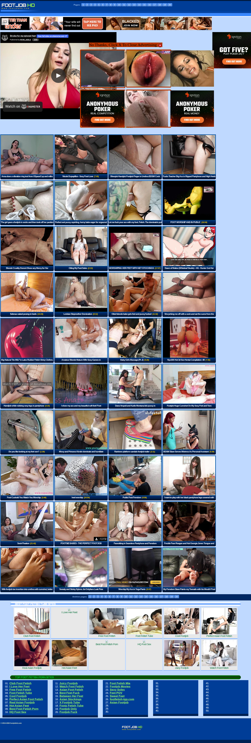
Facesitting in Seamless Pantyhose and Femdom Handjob (135, 545)
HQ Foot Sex (17, 712)
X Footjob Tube (70, 702)
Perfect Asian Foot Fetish (26, 699)
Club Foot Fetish (20, 683)
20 (170, 5)
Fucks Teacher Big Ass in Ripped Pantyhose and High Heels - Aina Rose (189, 178)
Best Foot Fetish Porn (23, 708)
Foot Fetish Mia (120, 683)
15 (144, 5)
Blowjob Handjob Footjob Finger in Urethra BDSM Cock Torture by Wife (135, 178)
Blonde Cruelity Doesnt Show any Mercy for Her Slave (27, 270)
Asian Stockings (70, 699)
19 (165, 5)
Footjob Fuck (68, 712)
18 (159, 5)
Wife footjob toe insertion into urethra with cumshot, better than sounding (27, 591)
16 (149, 5)
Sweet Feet (117, 696)
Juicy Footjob (68, 683)
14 (139, 5)
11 (124, 5)
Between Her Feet (71, 696)
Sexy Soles (117, 689)
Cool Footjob (18, 696)
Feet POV (116, 692)
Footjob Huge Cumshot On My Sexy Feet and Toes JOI (189, 407)
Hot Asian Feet (19, 705)
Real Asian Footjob (22, 702)
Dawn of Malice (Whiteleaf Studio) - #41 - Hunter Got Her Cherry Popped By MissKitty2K (189, 270)
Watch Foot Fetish (72, 686)
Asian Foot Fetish (71, 689)
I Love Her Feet (19, 686)
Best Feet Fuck (70, 692)
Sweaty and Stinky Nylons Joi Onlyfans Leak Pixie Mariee (81, 591)
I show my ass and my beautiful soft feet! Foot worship (81, 407)
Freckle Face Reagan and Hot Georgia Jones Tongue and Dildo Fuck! (189, 545)
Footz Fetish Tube (72, 705)
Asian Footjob (119, 702)
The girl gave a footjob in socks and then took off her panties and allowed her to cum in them (27, 224)
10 (119, 5)
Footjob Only (68, 708)
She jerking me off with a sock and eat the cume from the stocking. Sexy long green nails (189, 316)
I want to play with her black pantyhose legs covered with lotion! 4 (189, 499)
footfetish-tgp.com (122, 699)
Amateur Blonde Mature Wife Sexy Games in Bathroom (81, 362)
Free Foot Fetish (20, 689)
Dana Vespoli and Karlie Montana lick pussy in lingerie (135, 407)
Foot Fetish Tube (20, 692)
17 (154, 5)
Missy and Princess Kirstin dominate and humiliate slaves (81, 453)
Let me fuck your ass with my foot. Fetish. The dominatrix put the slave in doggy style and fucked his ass (135, 224)
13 (134, 5)
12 (129, 5)
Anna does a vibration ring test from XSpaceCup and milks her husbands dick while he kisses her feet (27, 178)
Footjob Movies (120, 686)
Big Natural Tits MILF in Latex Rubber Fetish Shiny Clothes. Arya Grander (27, 362)
